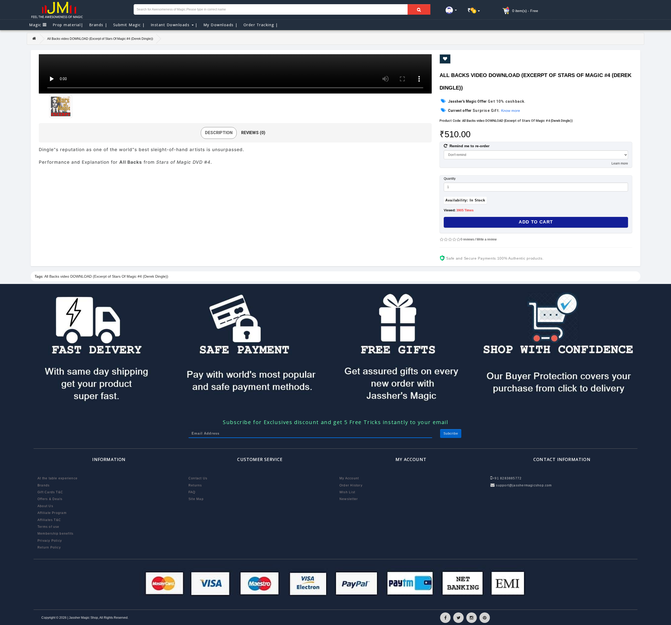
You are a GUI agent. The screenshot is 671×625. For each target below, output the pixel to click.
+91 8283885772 (507, 478)
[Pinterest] (484, 617)
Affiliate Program (52, 513)
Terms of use (48, 527)
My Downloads (220, 24)
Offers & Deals (49, 499)
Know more (510, 110)
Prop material (68, 24)
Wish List (347, 492)
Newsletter (348, 499)
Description (218, 132)
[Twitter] (458, 617)
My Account (349, 478)
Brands (98, 24)
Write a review (487, 239)
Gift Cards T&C (50, 492)
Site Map (196, 499)
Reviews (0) (253, 132)
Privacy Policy (49, 540)
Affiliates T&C (49, 520)
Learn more (620, 163)
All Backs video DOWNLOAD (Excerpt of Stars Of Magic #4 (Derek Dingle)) (106, 276)
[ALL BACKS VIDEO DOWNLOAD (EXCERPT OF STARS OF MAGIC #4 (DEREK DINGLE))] (60, 106)
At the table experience (57, 478)
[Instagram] (471, 617)
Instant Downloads (174, 24)
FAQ (192, 492)
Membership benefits (55, 533)
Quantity (450, 178)
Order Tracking (260, 24)
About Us (45, 506)
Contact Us (197, 478)
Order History (350, 485)
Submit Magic (129, 24)
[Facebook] (445, 617)
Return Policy (49, 547)
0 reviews (467, 239)
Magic (36, 24)
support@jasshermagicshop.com (523, 485)
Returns (195, 485)
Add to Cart (536, 222)
